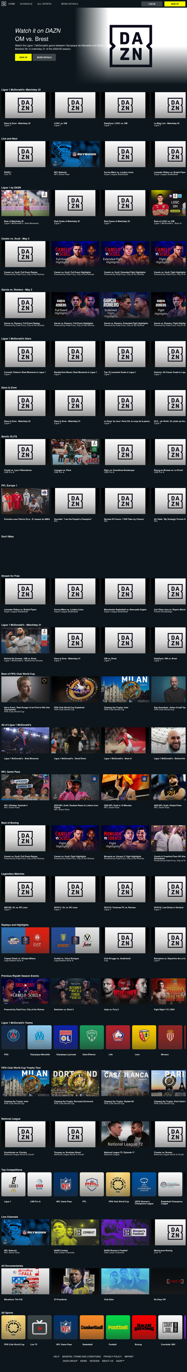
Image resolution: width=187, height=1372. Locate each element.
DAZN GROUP (70, 1360)
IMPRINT (129, 1356)
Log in (152, 3)
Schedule (26, 4)
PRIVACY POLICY (113, 1356)
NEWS (83, 1360)
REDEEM (94, 1360)
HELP (56, 1356)
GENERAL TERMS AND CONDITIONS (81, 1356)
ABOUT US (107, 1360)
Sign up (175, 3)
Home (11, 4)
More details (69, 4)
